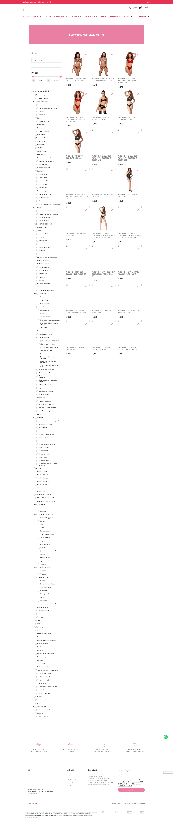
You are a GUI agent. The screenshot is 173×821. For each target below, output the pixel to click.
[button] (32, 17)
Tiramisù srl (37, 803)
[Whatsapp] (166, 737)
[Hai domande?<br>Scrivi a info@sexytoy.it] (38, 745)
